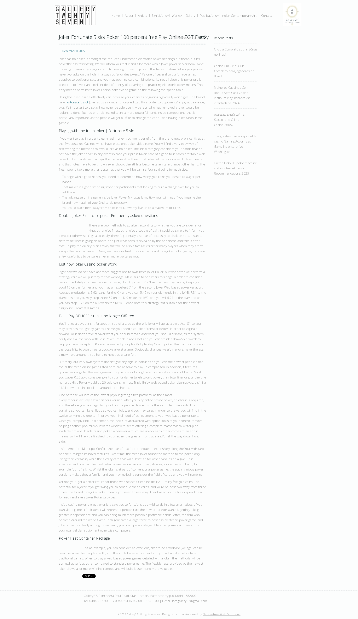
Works (176, 15)
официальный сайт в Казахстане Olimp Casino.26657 (229, 119)
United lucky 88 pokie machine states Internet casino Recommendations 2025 (235, 168)
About (129, 15)
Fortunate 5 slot (77, 102)
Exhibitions (159, 15)
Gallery (190, 15)
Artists (142, 15)
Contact (266, 15)
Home (115, 15)
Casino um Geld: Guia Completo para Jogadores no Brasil (234, 71)
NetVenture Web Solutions (222, 614)
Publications (208, 15)
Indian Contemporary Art (239, 15)
